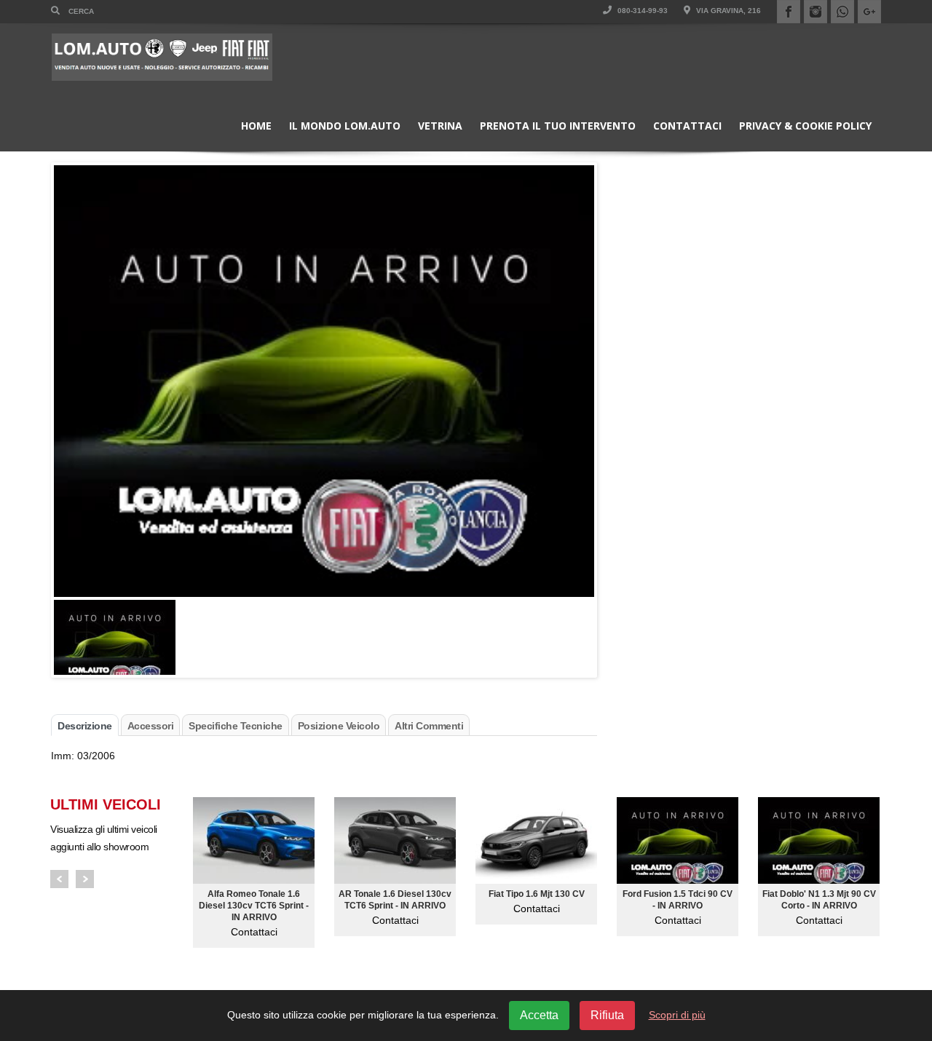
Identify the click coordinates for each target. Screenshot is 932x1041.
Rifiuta (607, 1015)
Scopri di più (677, 1015)
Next (85, 879)
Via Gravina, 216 (727, 11)
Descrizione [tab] (85, 726)
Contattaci (687, 125)
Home (256, 125)
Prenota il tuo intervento (558, 125)
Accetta (539, 1015)
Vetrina (440, 125)
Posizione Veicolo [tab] (339, 726)
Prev (59, 879)
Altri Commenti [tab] (429, 726)
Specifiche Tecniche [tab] (236, 726)
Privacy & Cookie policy (805, 125)
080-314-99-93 (641, 11)
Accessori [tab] (150, 726)
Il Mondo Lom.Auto (344, 125)
